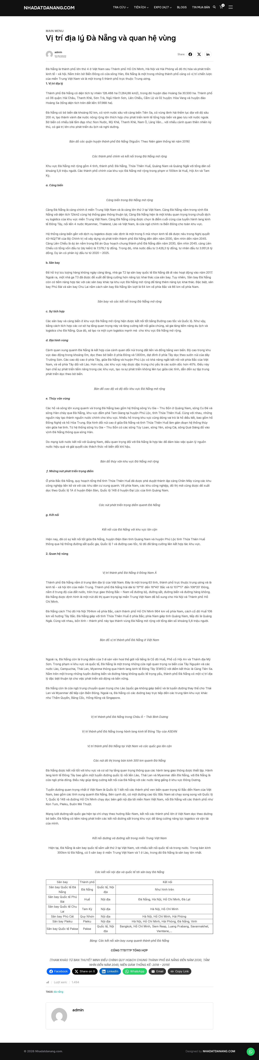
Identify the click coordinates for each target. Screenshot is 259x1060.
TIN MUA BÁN (201, 7)
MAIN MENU (55, 31)
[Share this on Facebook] (190, 54)
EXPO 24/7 (161, 7)
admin (58, 52)
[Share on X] (199, 54)
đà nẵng (58, 991)
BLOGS (182, 7)
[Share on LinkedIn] (207, 54)
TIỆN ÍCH (140, 7)
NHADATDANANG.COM (49, 8)
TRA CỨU (119, 7)
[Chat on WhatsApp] (251, 1052)
